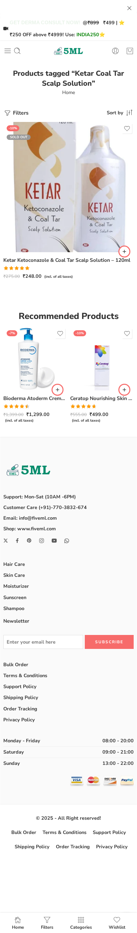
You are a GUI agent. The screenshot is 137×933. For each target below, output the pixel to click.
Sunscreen (14, 597)
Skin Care (14, 575)
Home (68, 92)
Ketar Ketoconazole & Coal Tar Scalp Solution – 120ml (66, 260)
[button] (58, 390)
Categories (81, 927)
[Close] (129, 8)
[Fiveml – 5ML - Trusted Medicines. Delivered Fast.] (68, 51)
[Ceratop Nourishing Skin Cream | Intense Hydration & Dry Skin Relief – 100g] (102, 358)
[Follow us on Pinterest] (29, 540)
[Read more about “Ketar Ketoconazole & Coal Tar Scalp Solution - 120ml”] (124, 252)
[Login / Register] (115, 51)
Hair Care (14, 564)
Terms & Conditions (25, 675)
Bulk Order (15, 664)
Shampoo (13, 608)
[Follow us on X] (5, 540)
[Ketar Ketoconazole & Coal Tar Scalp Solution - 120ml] (68, 187)
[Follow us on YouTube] (54, 541)
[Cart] (130, 51)
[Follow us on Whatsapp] (66, 541)
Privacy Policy (19, 719)
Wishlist (117, 927)
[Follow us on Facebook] (17, 540)
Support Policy (20, 686)
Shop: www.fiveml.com (29, 528)
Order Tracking (20, 708)
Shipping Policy (20, 697)
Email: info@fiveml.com (30, 518)
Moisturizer (16, 586)
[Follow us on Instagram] (42, 541)
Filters (20, 113)
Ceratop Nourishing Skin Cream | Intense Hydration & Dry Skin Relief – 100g (102, 398)
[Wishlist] (127, 129)
